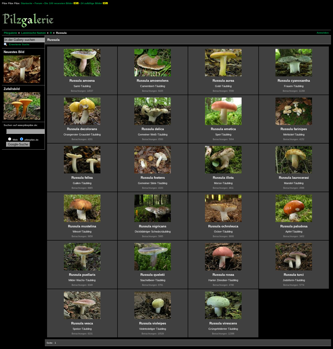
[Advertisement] (180, 17)
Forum (38, 3)
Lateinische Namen (33, 32)
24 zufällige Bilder (91, 3)
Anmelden (323, 32)
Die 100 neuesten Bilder (58, 3)
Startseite (26, 3)
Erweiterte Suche (19, 44)
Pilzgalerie (10, 32)
